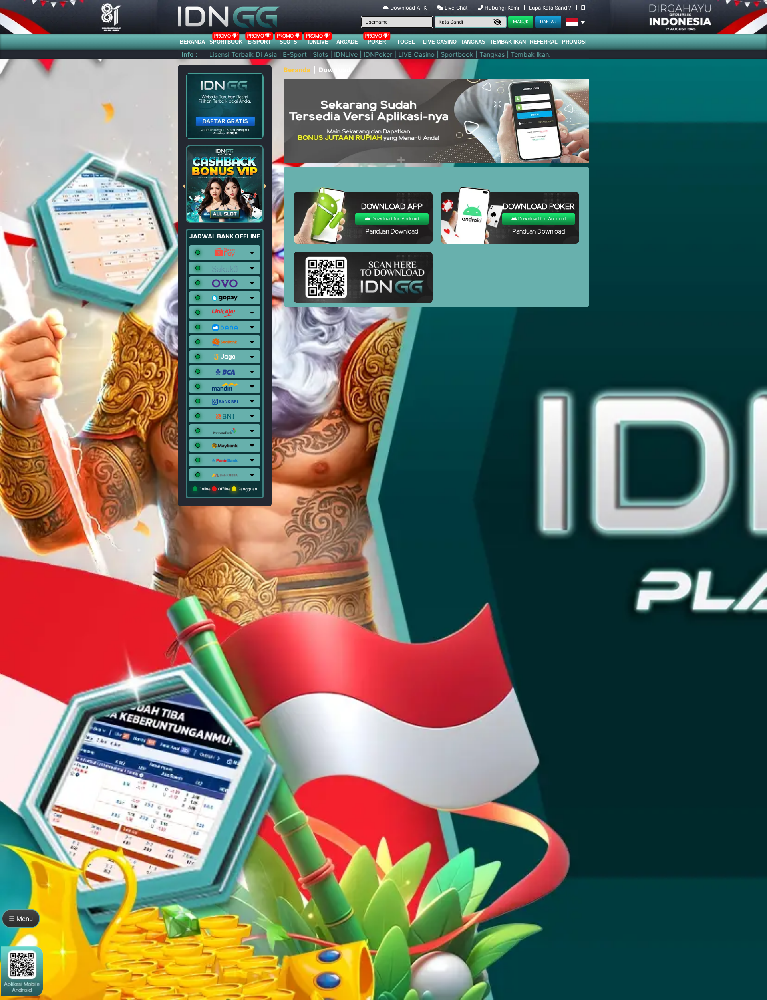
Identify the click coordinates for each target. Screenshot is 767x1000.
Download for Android (394, 219)
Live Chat (455, 7)
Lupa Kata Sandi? (551, 7)
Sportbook (225, 42)
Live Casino (440, 42)
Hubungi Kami (502, 7)
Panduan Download (392, 232)
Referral (544, 42)
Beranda (192, 42)
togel (406, 42)
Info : (189, 54)
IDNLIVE (318, 42)
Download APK (408, 7)
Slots (288, 42)
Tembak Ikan (508, 42)
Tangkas (473, 42)
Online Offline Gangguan (227, 488)
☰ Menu (21, 919)
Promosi (574, 42)
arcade (347, 42)
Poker (377, 42)
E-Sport (259, 42)
